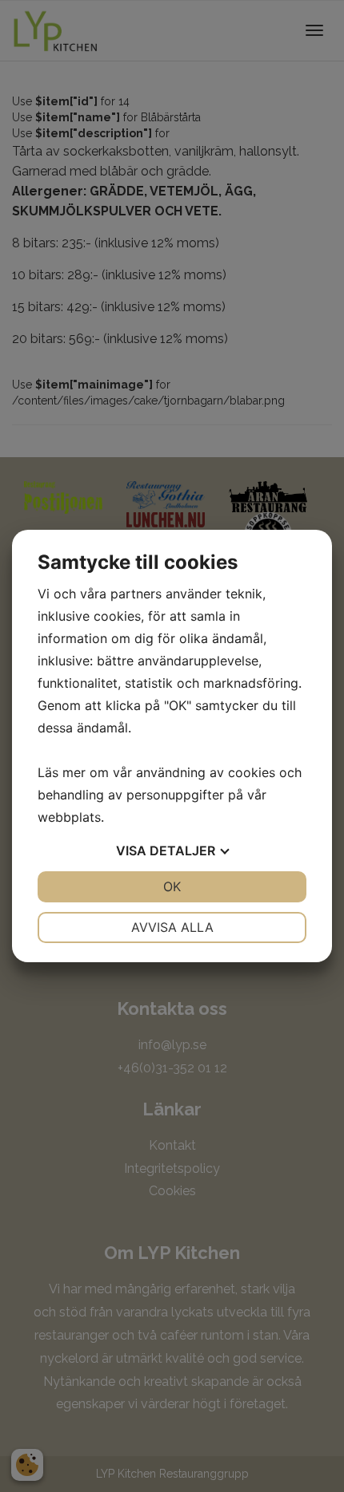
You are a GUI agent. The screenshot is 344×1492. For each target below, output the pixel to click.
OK (172, 886)
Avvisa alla (172, 927)
